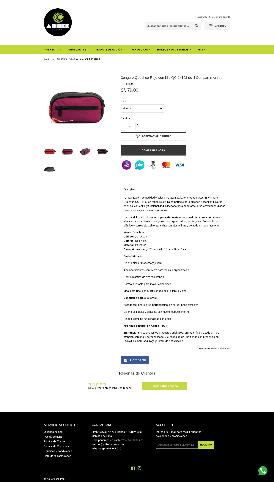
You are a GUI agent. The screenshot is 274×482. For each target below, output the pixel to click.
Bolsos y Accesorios (173, 49)
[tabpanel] (175, 269)
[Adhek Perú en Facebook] (133, 468)
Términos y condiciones (58, 451)
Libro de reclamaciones (57, 455)
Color (124, 101)
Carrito (220, 25)
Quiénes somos (53, 431)
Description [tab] (129, 189)
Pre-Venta (51, 49)
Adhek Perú (58, 479)
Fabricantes (77, 49)
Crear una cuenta (221, 17)
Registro (206, 444)
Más (200, 49)
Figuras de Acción (109, 49)
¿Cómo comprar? (54, 436)
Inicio (47, 59)
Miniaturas (140, 49)
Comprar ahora (153, 150)
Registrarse (201, 17)
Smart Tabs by (218, 349)
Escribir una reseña (164, 386)
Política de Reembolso (57, 446)
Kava (227, 349)
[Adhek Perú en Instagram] (139, 468)
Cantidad (126, 118)
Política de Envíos (54, 441)
